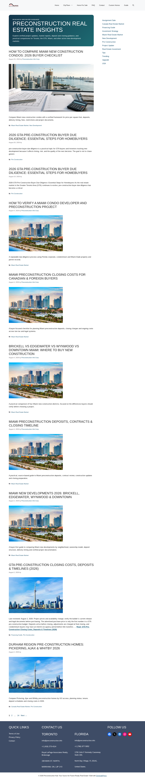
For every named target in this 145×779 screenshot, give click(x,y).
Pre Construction (17, 159)
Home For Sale (82, 5)
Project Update (108, 46)
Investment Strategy (110, 31)
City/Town (66, 5)
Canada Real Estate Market (20, 706)
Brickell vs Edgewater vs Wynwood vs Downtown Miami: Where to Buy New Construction (44, 350)
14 (18, 715)
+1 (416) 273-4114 (49, 746)
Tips (104, 53)
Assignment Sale (109, 20)
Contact (102, 5)
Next (24, 715)
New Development (35, 125)
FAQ (93, 5)
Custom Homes (114, 5)
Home (57, 5)
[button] (133, 5)
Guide (126, 5)
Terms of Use (14, 734)
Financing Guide (16, 635)
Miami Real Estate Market (20, 125)
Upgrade (105, 60)
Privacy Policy (14, 737)
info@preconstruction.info (52, 741)
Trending (105, 56)
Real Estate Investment (111, 49)
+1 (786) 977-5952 (82, 746)
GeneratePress (101, 776)
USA (104, 64)
